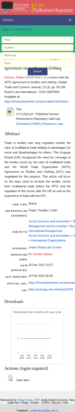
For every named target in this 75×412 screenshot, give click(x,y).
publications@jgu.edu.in (44, 410)
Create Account (21, 29)
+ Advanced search (37, 77)
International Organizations (48, 240)
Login (4, 29)
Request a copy (53, 123)
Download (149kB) (28, 123)
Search (37, 71)
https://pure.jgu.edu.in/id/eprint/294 (50, 289)
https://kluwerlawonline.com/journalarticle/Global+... (37, 101)
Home (8, 20)
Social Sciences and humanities (49, 221)
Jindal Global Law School (44, 247)
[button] (10, 378)
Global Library (25, 399)
